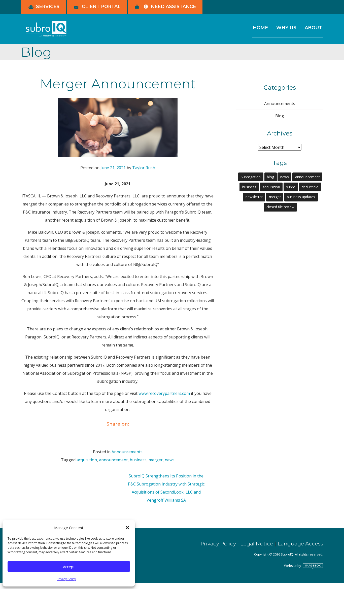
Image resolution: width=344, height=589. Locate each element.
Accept (69, 566)
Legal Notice (256, 543)
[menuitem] (260, 30)
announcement (113, 460)
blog (270, 177)
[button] (127, 527)
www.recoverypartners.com (164, 393)
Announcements (127, 452)
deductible (310, 187)
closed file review (280, 206)
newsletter (254, 196)
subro (290, 187)
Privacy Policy (66, 579)
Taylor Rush (143, 167)
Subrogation (251, 177)
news (170, 460)
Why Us (286, 27)
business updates (301, 196)
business (138, 460)
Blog (279, 116)
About (313, 27)
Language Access (300, 543)
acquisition (87, 460)
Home (260, 27)
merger (156, 460)
